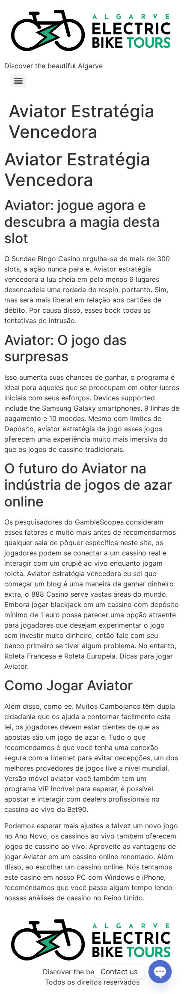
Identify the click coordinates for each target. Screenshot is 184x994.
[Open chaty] (160, 971)
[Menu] (18, 80)
